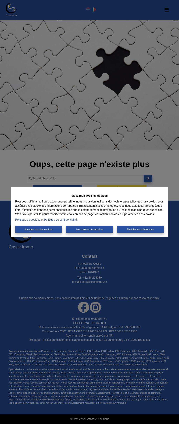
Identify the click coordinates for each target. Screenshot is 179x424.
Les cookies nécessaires (89, 229)
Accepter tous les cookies (38, 229)
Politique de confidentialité (60, 219)
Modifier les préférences (140, 229)
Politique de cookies (27, 219)
